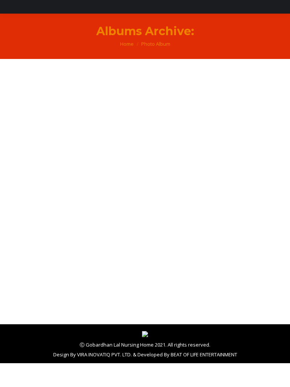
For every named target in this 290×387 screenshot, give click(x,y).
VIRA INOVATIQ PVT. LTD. (104, 354)
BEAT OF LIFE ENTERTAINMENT (204, 354)
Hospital (31, 267)
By (30, 281)
